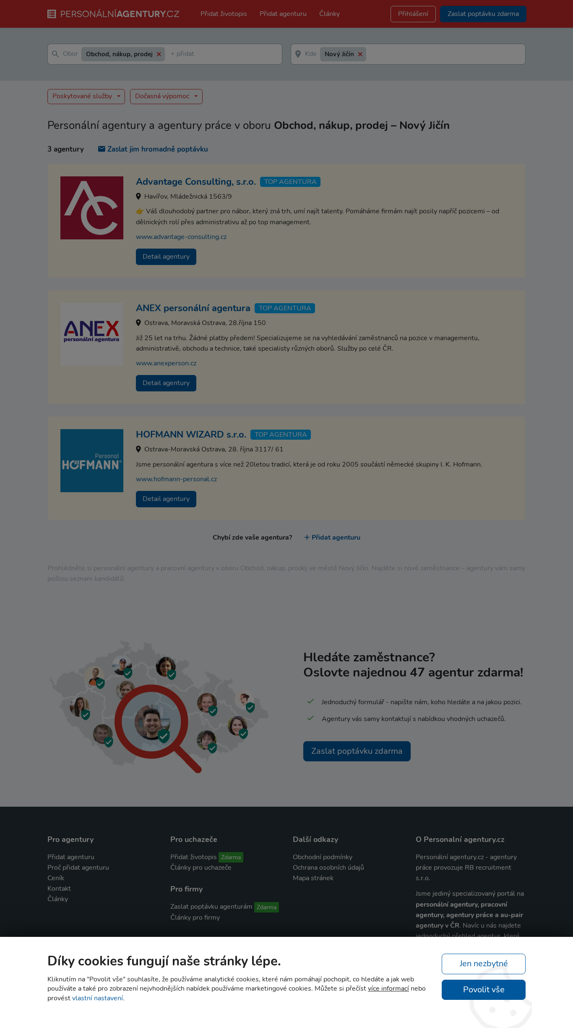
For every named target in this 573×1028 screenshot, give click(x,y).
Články (329, 13)
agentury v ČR (437, 925)
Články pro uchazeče (201, 867)
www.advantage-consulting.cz (181, 236)
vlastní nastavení (97, 998)
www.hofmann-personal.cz (176, 479)
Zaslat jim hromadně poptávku (157, 149)
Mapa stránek (313, 878)
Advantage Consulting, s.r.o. (196, 182)
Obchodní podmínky (322, 857)
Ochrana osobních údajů (328, 867)
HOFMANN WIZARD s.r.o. (191, 434)
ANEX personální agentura (193, 308)
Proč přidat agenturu (78, 867)
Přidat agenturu (283, 13)
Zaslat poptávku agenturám (211, 906)
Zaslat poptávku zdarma (357, 751)
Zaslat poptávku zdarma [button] (483, 13)
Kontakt (59, 888)
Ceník (55, 878)
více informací (388, 988)
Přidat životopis (224, 13)
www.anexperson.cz (166, 363)
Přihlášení (413, 13)
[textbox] (172, 54)
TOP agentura (290, 181)
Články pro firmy (195, 917)
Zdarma (231, 857)
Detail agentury (166, 256)
